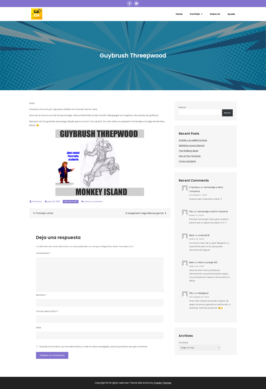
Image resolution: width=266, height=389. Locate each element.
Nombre (41, 295)
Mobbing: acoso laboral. (192, 145)
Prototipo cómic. (45, 213)
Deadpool (203, 293)
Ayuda (231, 14)
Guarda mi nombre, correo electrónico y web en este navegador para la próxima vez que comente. (93, 347)
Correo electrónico (47, 311)
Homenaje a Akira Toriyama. (213, 211)
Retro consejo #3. (208, 262)
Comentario (43, 253)
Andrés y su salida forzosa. (193, 140)
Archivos (183, 342)
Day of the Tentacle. (190, 156)
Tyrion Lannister (187, 161)
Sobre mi (215, 14)
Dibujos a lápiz (70, 201)
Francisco (37, 201)
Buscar (182, 107)
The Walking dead (188, 150)
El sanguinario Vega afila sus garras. (145, 213)
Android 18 (203, 235)
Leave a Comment (93, 201)
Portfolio (195, 14)
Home (179, 14)
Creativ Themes (162, 382)
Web (38, 327)
